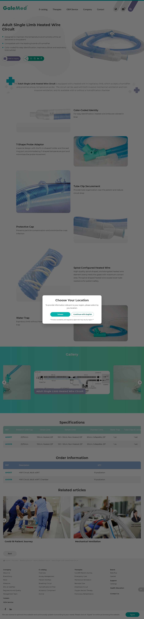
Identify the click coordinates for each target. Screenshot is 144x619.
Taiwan (60, 314)
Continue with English (82, 314)
